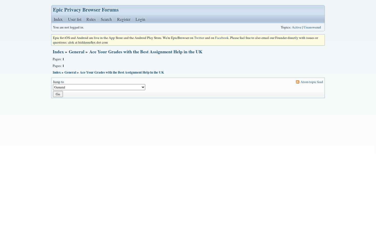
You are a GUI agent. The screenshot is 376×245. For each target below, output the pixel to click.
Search (106, 19)
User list (74, 19)
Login (140, 19)
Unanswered (312, 27)
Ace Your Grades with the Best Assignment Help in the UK (145, 51)
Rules (91, 19)
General (76, 51)
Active (296, 27)
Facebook (222, 37)
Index (58, 19)
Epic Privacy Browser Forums (86, 9)
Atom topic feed (312, 81)
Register (123, 19)
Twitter (199, 37)
